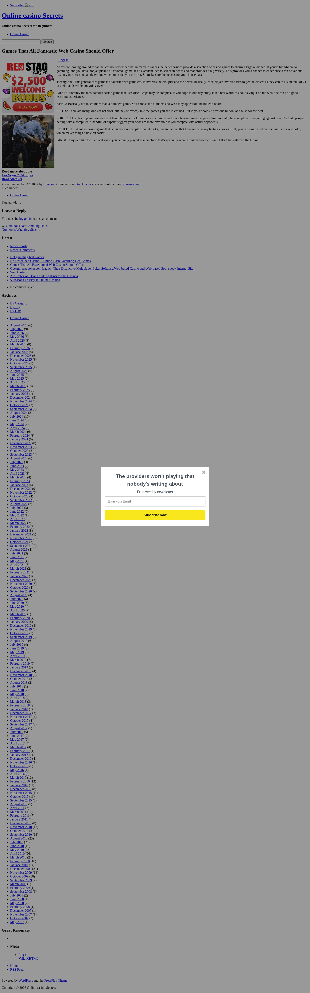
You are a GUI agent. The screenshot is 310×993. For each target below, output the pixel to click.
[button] (155, 480)
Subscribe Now (155, 515)
